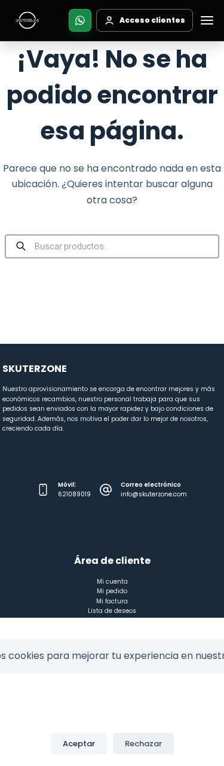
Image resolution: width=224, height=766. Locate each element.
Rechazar (143, 743)
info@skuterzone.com (154, 494)
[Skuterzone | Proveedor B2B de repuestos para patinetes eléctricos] (27, 20)
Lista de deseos (112, 610)
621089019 (74, 494)
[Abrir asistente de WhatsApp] (80, 20)
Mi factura (112, 601)
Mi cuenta (112, 581)
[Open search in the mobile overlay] (112, 246)
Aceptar (79, 743)
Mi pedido (112, 591)
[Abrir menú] (207, 20)
